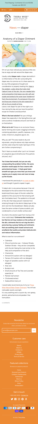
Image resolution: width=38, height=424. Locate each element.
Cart (32, 10)
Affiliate (19, 352)
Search (19, 345)
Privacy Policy (19, 354)
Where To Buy (19, 381)
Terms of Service (19, 356)
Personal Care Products (19, 372)
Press (19, 383)
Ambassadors (19, 385)
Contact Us (19, 350)
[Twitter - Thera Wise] (12, 399)
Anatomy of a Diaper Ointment (19, 38)
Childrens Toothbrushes (19, 374)
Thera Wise (21, 417)
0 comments (6, 303)
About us (19, 348)
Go (34, 330)
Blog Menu (18, 33)
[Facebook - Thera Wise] (15, 399)
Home (19, 370)
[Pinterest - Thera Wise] (22, 399)
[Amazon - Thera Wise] (26, 399)
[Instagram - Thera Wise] (19, 399)
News (13, 27)
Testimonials (19, 376)
